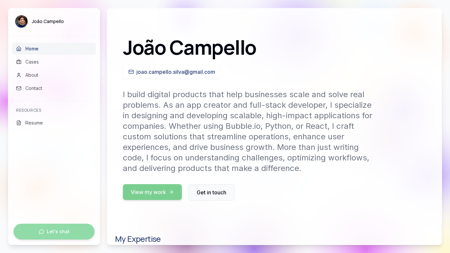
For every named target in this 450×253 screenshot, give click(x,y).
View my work (148, 192)
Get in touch (211, 192)
